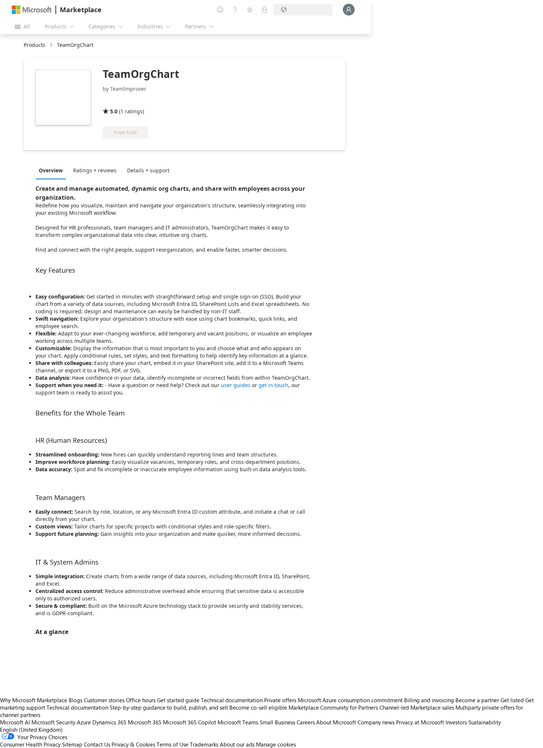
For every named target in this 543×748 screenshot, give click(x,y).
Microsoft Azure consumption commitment (351, 700)
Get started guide (178, 700)
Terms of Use (172, 744)
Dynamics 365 (109, 722)
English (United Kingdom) (31, 729)
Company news (376, 722)
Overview (51, 170)
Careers (306, 722)
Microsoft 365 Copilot (189, 722)
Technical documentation (232, 700)
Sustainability (484, 722)
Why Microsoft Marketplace (33, 700)
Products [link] (34, 44)
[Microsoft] (32, 10)
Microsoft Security (53, 722)
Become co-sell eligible (258, 707)
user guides (235, 385)
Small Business (277, 722)
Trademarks (204, 744)
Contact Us (97, 744)
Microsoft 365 (144, 722)
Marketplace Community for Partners (333, 707)
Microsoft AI (15, 722)
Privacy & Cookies (133, 744)
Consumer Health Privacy (30, 744)
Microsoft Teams (238, 722)
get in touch (273, 385)
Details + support (148, 170)
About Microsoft (336, 722)
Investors (456, 722)
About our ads (237, 744)
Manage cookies (276, 744)
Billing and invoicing (429, 700)
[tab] (52, 170)
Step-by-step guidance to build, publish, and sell (169, 707)
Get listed (512, 700)
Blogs (75, 700)
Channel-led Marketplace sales (416, 707)
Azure (84, 722)
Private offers (280, 700)
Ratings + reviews (95, 170)
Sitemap (72, 744)
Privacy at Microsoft (420, 722)
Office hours (141, 700)
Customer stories (104, 700)
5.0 (113, 111)
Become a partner (477, 700)
